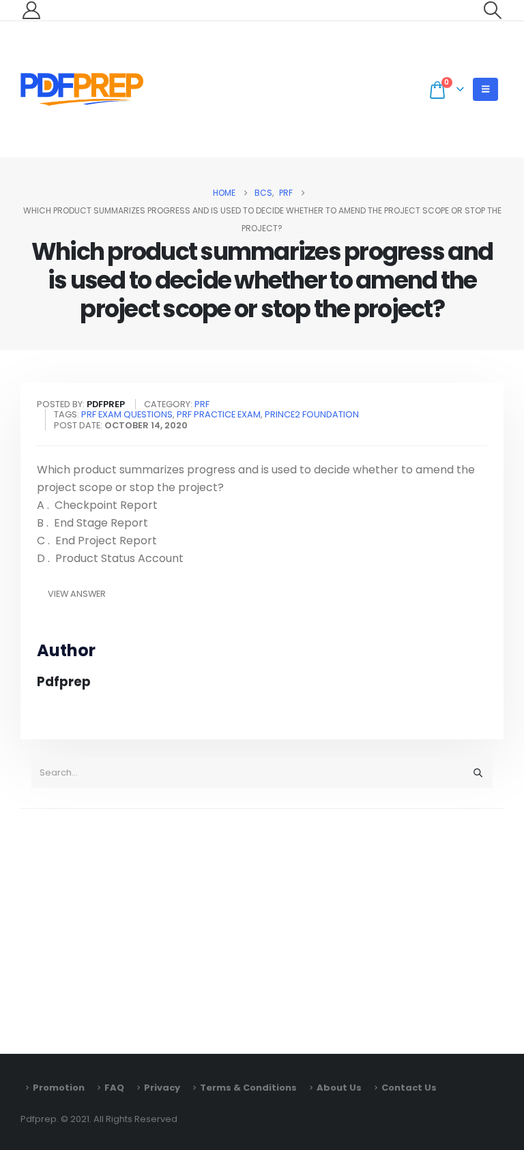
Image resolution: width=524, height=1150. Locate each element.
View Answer (77, 594)
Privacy (162, 1087)
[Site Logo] (81, 89)
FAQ (114, 1087)
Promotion (59, 1087)
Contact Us (409, 1087)
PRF (201, 404)
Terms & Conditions (248, 1087)
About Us (339, 1087)
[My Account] (31, 10)
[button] (493, 10)
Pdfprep (64, 682)
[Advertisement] (262, 924)
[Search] (478, 772)
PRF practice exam (219, 414)
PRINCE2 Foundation (312, 414)
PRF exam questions (127, 414)
